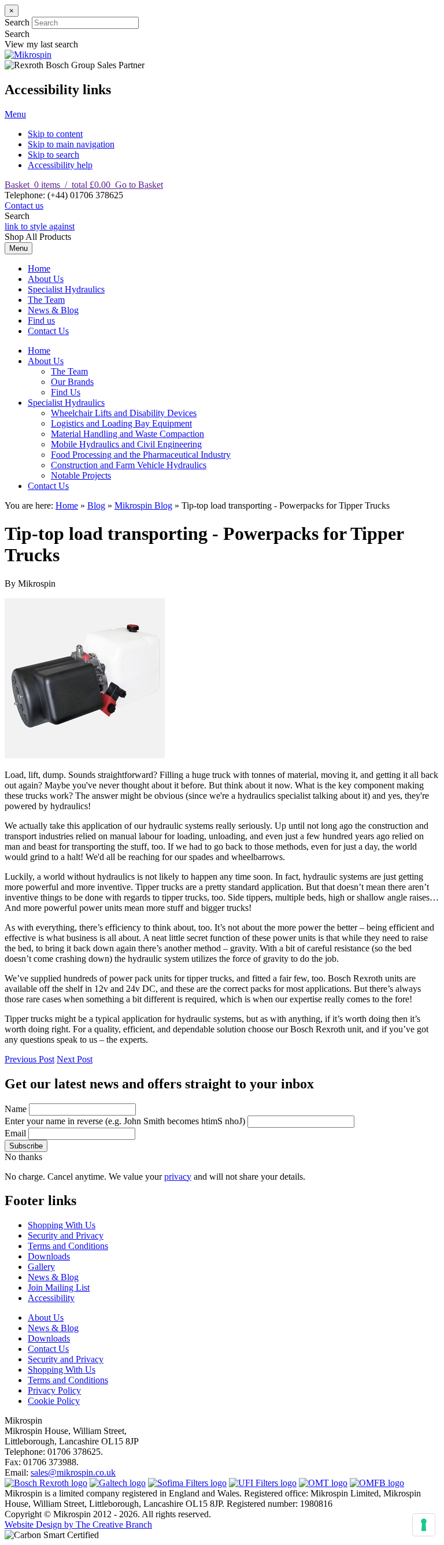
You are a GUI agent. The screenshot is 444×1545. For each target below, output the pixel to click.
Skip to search (53, 155)
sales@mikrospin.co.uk (73, 1472)
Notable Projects (81, 475)
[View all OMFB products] (377, 1483)
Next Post (74, 1059)
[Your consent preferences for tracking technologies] (424, 1525)
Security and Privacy (65, 1235)
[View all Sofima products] (187, 1483)
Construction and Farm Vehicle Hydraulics (128, 465)
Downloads (49, 1256)
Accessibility (51, 1298)
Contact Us (48, 331)
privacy (177, 1176)
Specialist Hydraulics (66, 289)
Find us (41, 320)
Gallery (41, 1267)
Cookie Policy (54, 1401)
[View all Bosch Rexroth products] (46, 1483)
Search (17, 22)
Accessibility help (60, 165)
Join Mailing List (59, 1287)
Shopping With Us (61, 1225)
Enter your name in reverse (125, 1121)
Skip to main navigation (71, 144)
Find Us (65, 392)
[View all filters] (263, 1483)
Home (39, 268)
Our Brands (72, 382)
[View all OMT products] (323, 1483)
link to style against (40, 226)
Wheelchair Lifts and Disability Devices (124, 413)
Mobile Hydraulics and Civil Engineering (126, 444)
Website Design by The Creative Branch (78, 1524)
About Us (46, 279)
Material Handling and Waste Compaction (127, 434)
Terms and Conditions (68, 1246)
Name (16, 1109)
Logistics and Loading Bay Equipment (121, 423)
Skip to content (55, 134)
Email (15, 1133)
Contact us (24, 205)
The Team (46, 300)
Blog (96, 505)
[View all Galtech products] (118, 1483)
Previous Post (29, 1059)
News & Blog (53, 310)
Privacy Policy (54, 1390)
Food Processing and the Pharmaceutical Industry (141, 455)
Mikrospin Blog (143, 505)
